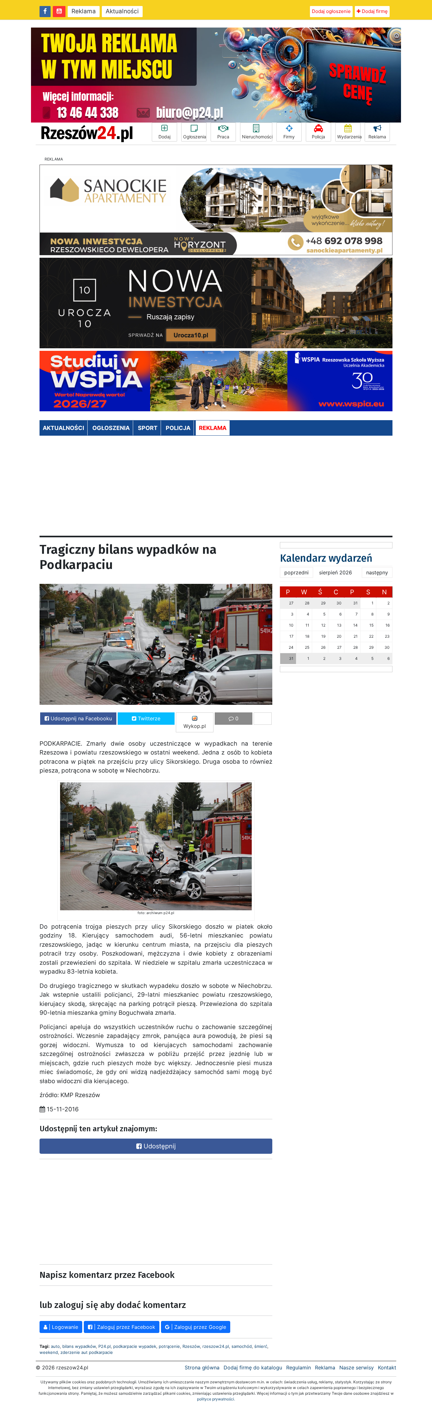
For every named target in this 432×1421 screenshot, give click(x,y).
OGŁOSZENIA (111, 428)
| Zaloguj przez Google (198, 1327)
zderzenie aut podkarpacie (86, 1352)
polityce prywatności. (216, 1399)
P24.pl (104, 1346)
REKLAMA (212, 428)
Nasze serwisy (356, 1367)
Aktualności (122, 11)
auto (55, 1346)
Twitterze (148, 718)
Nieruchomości (257, 136)
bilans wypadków (79, 1346)
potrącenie (169, 1346)
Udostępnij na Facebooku (80, 718)
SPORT (147, 428)
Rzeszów (191, 1346)
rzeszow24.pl (215, 1346)
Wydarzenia (349, 136)
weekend (49, 1352)
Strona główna (202, 1367)
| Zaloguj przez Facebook (123, 1327)
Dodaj (164, 136)
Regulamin (298, 1367)
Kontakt (387, 1367)
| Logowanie (62, 1327)
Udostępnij (159, 1146)
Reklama (83, 11)
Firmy (289, 136)
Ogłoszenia (194, 136)
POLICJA (178, 428)
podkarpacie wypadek (134, 1346)
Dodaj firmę (374, 11)
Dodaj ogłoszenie (331, 11)
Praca (223, 136)
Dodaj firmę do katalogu (253, 1367)
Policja (318, 136)
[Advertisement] (216, 488)
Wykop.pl (194, 726)
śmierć (260, 1346)
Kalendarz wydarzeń (326, 558)
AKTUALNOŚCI (63, 428)
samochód (241, 1346)
